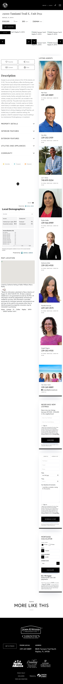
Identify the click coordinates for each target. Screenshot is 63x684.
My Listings (43, 98)
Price (42, 548)
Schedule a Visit (55, 456)
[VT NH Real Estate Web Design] (41, 676)
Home (3, 309)
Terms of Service (50, 525)
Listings (8, 309)
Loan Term (44, 542)
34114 (29, 309)
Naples (24, 309)
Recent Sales (49, 98)
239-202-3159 (47, 137)
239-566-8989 (47, 223)
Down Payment (45, 554)
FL (13, 309)
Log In (50, 5)
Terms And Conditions (21, 679)
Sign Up (44, 5)
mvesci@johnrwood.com (50, 390)
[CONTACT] (9, 26)
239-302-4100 (47, 265)
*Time (42, 479)
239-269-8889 (55, 5)
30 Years (46, 544)
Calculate (50, 570)
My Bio (42, 99)
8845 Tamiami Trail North (45, 650)
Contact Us (43, 392)
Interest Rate (45, 560)
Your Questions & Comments (48, 485)
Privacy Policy (56, 434)
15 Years (52, 544)
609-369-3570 (47, 308)
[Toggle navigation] (60, 5)
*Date (42, 473)
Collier (18, 309)
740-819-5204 (47, 180)
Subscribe (50, 440)
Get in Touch (9, 646)
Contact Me (55, 98)
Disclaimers (21, 676)
